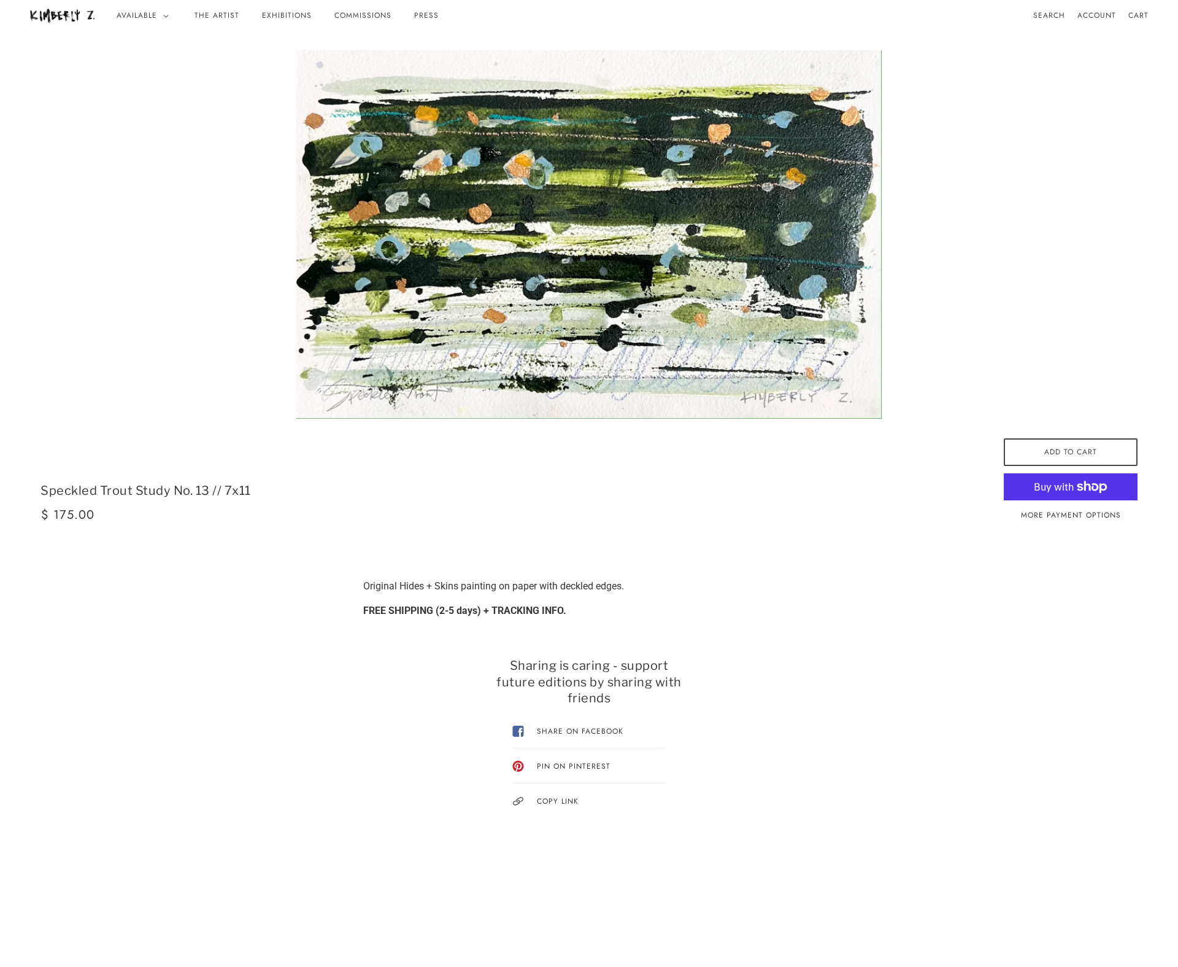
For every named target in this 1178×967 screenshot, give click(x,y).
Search (1049, 15)
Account (1096, 15)
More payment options (1071, 515)
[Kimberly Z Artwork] (62, 15)
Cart (1138, 15)
